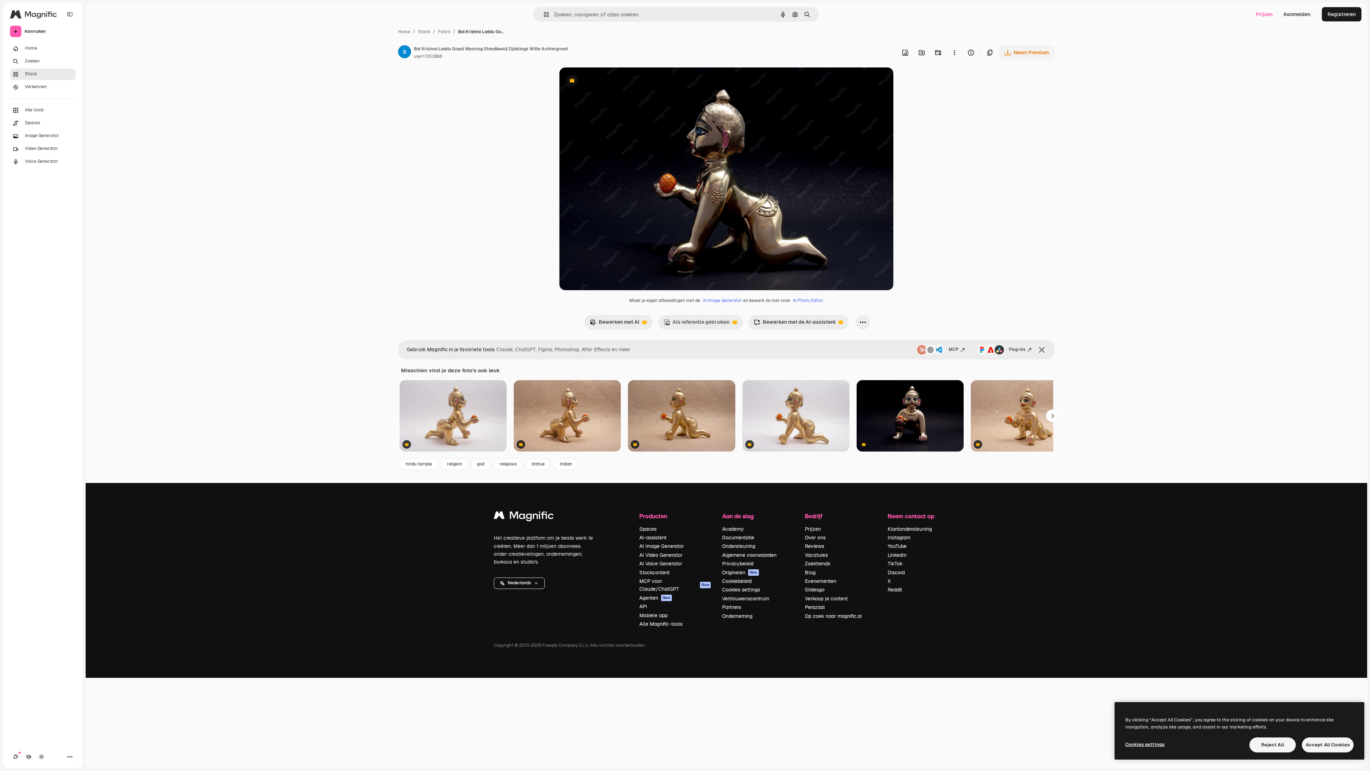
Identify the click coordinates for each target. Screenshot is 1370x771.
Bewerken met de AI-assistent (795, 324)
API (643, 606)
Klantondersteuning (910, 529)
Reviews (814, 546)
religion (454, 464)
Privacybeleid (738, 563)
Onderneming (737, 616)
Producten (653, 516)
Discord (896, 572)
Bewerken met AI (614, 324)
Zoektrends (817, 563)
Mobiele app (653, 615)
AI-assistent (652, 537)
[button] (519, 583)
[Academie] (28, 756)
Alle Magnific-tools (661, 624)
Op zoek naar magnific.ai (833, 616)
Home (404, 32)
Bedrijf (813, 516)
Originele (606, 81)
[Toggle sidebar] (70, 14)
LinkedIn (897, 555)
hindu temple (419, 464)
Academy (733, 529)
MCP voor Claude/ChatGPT (674, 585)
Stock (424, 32)
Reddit (895, 589)
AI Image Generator (722, 300)
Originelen (739, 572)
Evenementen (820, 581)
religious (508, 464)
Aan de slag (738, 516)
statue (538, 464)
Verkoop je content (826, 598)
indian (566, 464)
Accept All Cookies (1328, 745)
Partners (731, 607)
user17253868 (428, 56)
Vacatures (816, 555)
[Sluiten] (1041, 350)
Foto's (444, 32)
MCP (954, 349)
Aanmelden (1296, 14)
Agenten (654, 598)
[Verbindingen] (15, 756)
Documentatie (738, 537)
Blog (810, 572)
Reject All (1272, 745)
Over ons (815, 537)
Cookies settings (741, 589)
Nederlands (519, 583)
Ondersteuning (738, 546)
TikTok (895, 563)
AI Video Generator (661, 555)
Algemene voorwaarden (749, 555)
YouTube (897, 546)
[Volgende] (1052, 416)
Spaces (647, 529)
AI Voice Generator (660, 563)
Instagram (899, 537)
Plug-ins (1017, 349)
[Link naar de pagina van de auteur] (404, 52)
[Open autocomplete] (543, 14)
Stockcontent (654, 572)
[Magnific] (524, 517)
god (480, 464)
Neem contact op (911, 516)
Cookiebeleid (737, 581)
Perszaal (815, 607)
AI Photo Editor (808, 300)
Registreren (1342, 14)
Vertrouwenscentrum (745, 598)
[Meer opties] (954, 52)
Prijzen (1264, 14)
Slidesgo (814, 589)
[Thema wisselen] (41, 756)
